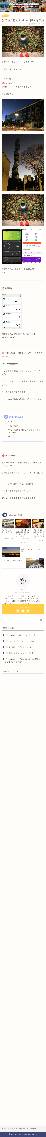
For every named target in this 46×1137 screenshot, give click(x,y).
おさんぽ (5, 16)
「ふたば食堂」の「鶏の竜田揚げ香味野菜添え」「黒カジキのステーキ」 (22, 660)
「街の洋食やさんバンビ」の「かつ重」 (21, 635)
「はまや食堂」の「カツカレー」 (18, 647)
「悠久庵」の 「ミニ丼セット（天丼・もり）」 (24, 641)
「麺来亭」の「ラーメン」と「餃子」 (20, 653)
